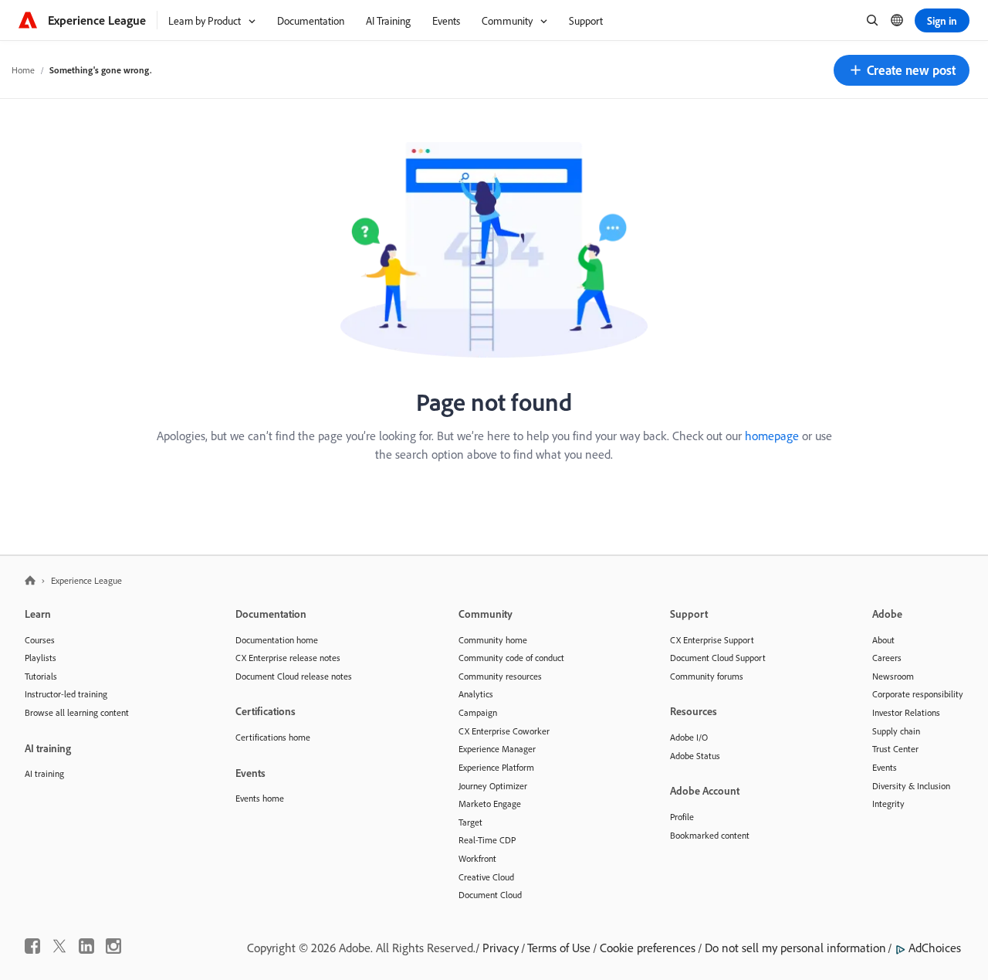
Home (23, 70)
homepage (772, 435)
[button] (901, 70)
